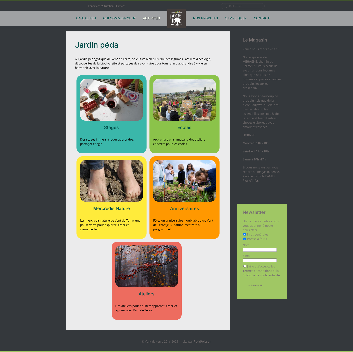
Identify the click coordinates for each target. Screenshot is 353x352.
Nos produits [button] (205, 18)
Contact (120, 6)
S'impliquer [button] (236, 18)
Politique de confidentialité (261, 275)
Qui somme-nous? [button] (119, 18)
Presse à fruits (257, 239)
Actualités (85, 18)
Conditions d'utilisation (101, 6)
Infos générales (257, 234)
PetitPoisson (202, 342)
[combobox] (243, 6)
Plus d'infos (251, 181)
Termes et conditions (257, 271)
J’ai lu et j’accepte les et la (261, 270)
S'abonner (255, 285)
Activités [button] (151, 18)
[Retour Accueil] (176, 18)
